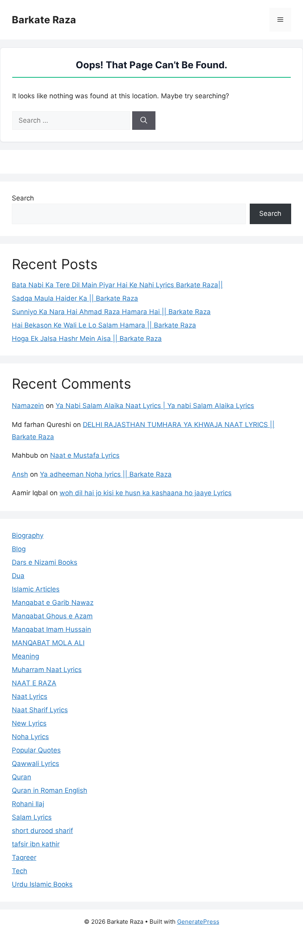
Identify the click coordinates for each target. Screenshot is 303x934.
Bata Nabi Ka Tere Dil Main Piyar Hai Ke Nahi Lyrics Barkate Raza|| (117, 285)
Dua (18, 576)
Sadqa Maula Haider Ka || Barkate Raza (75, 298)
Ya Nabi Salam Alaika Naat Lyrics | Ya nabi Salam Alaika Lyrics (155, 406)
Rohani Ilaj (28, 804)
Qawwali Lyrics (35, 763)
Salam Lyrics (32, 817)
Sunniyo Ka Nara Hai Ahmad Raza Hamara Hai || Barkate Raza (111, 312)
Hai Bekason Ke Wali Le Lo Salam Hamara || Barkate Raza (104, 325)
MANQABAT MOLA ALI (48, 643)
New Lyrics (29, 723)
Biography (27, 535)
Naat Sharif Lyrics (40, 710)
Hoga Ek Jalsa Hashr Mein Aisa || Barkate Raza (87, 339)
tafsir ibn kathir (36, 844)
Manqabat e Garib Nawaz (53, 602)
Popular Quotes (36, 750)
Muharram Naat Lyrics (47, 670)
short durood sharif (42, 831)
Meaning (25, 656)
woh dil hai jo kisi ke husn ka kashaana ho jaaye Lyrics (146, 493)
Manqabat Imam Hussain (51, 629)
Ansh (20, 474)
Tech (19, 871)
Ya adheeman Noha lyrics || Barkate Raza (106, 474)
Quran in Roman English (49, 790)
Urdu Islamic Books (42, 884)
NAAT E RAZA (34, 683)
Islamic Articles (36, 589)
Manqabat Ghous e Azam (52, 616)
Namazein (28, 406)
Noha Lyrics (30, 737)
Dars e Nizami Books (44, 562)
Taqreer (24, 857)
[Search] (143, 120)
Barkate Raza (44, 20)
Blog (19, 549)
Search (23, 198)
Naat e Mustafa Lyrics (85, 455)
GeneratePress (198, 921)
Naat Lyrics (29, 696)
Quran (21, 777)
